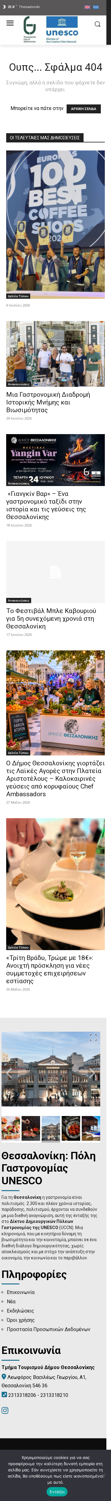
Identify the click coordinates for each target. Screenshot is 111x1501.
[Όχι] (103, 1475)
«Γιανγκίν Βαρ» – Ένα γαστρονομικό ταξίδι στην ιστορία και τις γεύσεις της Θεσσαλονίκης (46, 505)
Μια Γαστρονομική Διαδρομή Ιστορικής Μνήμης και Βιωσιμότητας (48, 402)
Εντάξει (57, 1491)
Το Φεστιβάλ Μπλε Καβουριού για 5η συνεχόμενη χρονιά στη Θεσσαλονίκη (51, 618)
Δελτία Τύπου (18, 296)
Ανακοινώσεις (18, 384)
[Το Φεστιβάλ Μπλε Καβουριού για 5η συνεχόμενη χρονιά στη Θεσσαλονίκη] (55, 572)
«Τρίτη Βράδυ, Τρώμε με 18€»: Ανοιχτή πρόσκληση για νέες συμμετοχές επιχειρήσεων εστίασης (49, 969)
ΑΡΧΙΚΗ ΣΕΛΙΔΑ (83, 109)
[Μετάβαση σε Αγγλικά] (87, 7)
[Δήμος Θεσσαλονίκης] (51, 29)
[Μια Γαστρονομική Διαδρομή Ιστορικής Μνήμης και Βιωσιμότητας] (55, 354)
